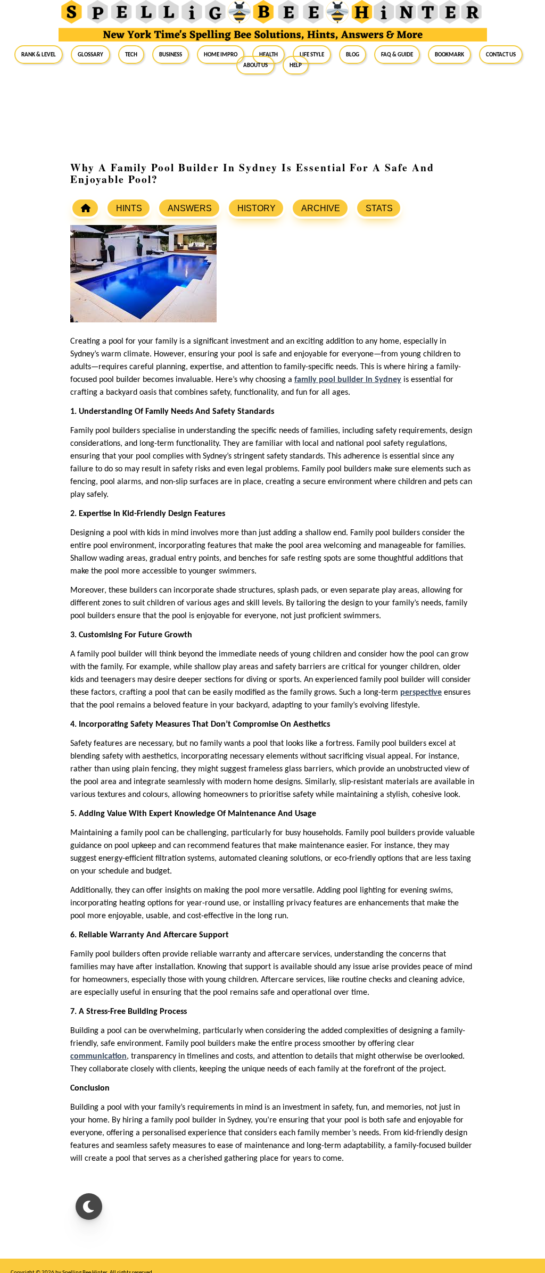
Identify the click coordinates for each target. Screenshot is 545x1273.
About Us (255, 65)
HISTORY (256, 208)
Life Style (312, 54)
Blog (352, 54)
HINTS (129, 208)
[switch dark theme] (89, 1206)
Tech (131, 54)
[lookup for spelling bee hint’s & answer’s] (85, 208)
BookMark (449, 54)
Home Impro (220, 54)
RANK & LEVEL (38, 54)
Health (268, 54)
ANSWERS (190, 208)
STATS (379, 208)
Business (170, 54)
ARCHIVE (320, 208)
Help (296, 65)
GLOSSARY (90, 54)
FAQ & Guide (397, 54)
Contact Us (501, 54)
